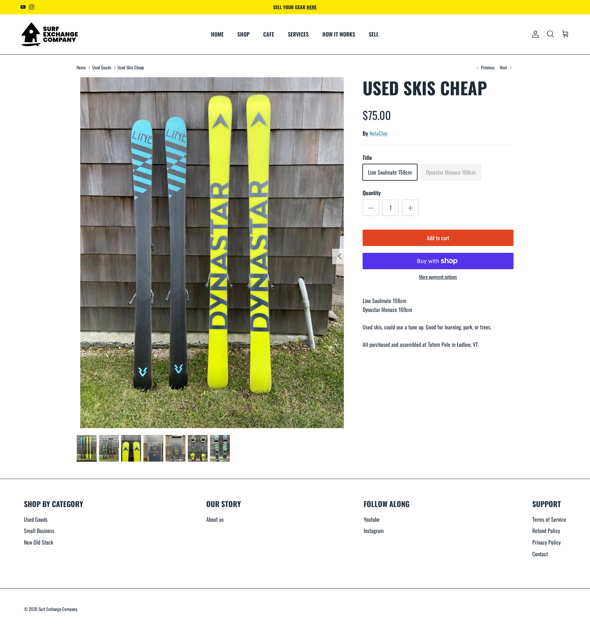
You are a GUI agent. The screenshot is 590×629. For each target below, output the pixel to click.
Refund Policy (546, 531)
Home (81, 67)
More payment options (438, 277)
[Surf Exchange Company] (49, 34)
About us (215, 519)
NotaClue (378, 133)
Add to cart (438, 238)
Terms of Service (549, 519)
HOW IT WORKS (338, 34)
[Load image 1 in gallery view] (212, 252)
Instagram (374, 531)
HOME (217, 34)
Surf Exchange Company (58, 608)
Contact (540, 554)
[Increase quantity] (410, 208)
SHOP (243, 34)
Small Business (39, 531)
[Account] (534, 34)
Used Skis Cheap (130, 67)
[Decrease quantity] (371, 208)
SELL (374, 34)
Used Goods (101, 67)
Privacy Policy (546, 542)
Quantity (372, 192)
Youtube (372, 519)
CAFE (268, 34)
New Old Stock (38, 542)
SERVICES (298, 34)
